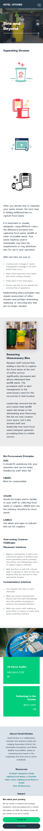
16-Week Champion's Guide (21, 773)
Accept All (21, 819)
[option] (21, 380)
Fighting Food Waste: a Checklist (21, 776)
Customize (21, 826)
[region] (21, 813)
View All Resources (21, 786)
